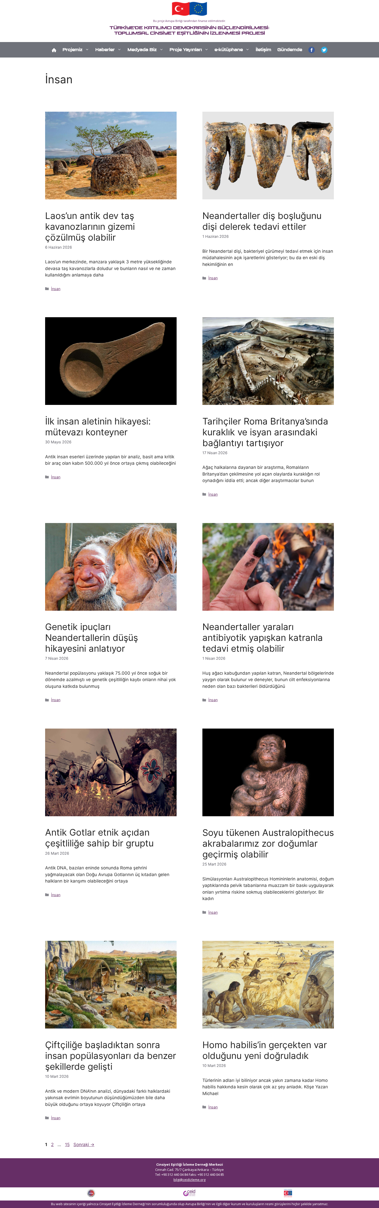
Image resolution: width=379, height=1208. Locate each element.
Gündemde (289, 49)
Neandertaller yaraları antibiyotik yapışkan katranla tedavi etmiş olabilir (262, 637)
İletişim (263, 49)
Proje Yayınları (186, 49)
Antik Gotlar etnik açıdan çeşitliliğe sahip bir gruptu (99, 837)
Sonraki (83, 1144)
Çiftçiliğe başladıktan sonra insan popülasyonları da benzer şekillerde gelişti (110, 1055)
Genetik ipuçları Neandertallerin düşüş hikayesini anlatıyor (91, 637)
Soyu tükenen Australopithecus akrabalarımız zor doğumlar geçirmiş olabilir (268, 843)
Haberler (105, 49)
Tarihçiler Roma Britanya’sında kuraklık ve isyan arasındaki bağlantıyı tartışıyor (265, 432)
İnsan (55, 289)
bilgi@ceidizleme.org (189, 1179)
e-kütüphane (229, 49)
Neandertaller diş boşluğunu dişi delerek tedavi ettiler (262, 221)
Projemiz (73, 49)
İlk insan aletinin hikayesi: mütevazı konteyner (98, 426)
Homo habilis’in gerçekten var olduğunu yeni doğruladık (264, 1050)
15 (68, 1144)
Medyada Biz (142, 49)
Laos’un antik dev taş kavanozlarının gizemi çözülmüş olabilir (90, 226)
